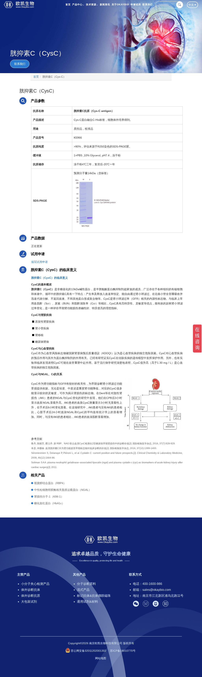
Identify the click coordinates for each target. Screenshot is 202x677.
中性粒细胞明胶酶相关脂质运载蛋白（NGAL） (62, 489)
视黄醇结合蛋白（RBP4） (50, 483)
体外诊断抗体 (30, 589)
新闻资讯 (105, 4)
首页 (68, 4)
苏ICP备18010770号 (123, 650)
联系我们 (147, 4)
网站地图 (100, 658)
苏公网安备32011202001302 (88, 650)
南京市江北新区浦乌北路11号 (162, 595)
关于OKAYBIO (120, 4)
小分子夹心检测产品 (35, 583)
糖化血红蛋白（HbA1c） (49, 503)
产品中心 (77, 4)
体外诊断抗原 (30, 595)
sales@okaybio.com (156, 589)
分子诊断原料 (86, 583)
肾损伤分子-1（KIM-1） (49, 496)
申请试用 (136, 4)
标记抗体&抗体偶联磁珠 (94, 595)
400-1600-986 (152, 583)
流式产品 (83, 589)
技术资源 (91, 4)
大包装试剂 (29, 601)
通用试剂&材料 (87, 601)
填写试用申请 (39, 261)
